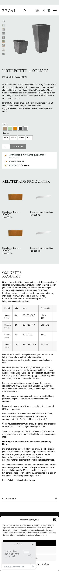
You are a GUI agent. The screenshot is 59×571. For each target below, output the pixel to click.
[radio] (5, 128)
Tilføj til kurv (18, 146)
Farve (4, 124)
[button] (55, 519)
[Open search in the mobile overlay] (25, 10)
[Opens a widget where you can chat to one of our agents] (19, 555)
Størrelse (6, 133)
